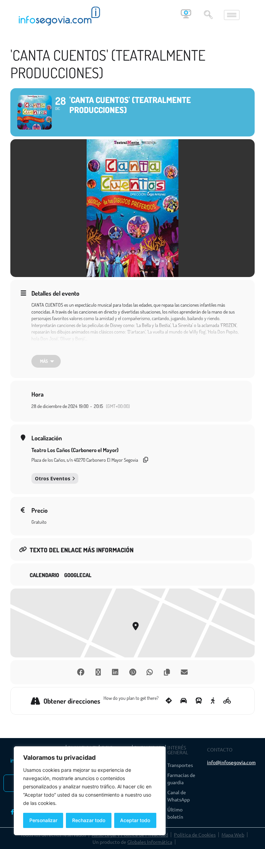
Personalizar (43, 820)
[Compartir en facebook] (80, 672)
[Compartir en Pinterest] (132, 672)
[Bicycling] (227, 700)
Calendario (44, 575)
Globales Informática (149, 842)
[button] (208, 15)
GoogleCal (77, 575)
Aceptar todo (135, 820)
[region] (90, 790)
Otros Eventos (52, 478)
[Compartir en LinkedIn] (115, 672)
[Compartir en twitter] (98, 672)
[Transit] (199, 700)
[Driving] (183, 700)
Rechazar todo (88, 820)
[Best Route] (168, 700)
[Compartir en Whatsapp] (149, 672)
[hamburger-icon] (231, 15)
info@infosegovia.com (231, 762)
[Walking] (212, 700)
